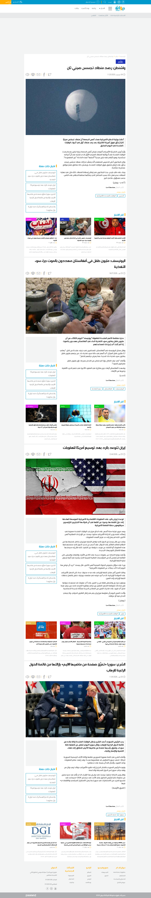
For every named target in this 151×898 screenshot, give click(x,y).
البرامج (89, 879)
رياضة (94, 8)
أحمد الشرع (112, 814)
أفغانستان (108, 388)
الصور (106, 875)
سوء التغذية (96, 388)
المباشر (89, 872)
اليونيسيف (119, 388)
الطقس (93, 15)
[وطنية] (41, 630)
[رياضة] (109, 226)
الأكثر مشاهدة (103, 15)
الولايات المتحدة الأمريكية (106, 195)
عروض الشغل (121, 882)
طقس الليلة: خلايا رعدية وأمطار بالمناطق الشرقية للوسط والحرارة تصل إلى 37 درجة (43, 426)
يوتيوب (71, 882)
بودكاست (85, 8)
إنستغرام (71, 879)
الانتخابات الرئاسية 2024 (117, 15)
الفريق (89, 875)
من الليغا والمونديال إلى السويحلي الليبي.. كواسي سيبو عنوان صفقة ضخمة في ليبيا (111, 642)
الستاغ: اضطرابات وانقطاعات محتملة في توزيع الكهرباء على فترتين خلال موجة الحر (43, 642)
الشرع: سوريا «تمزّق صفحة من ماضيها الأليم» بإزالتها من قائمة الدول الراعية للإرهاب (41, 198)
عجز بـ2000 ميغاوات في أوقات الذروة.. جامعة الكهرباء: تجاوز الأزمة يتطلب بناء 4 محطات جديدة (111, 843)
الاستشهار (122, 875)
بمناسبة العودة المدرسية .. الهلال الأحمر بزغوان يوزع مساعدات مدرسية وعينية (76, 642)
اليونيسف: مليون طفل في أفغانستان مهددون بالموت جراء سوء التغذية (41, 176)
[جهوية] (41, 226)
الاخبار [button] (103, 8)
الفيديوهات (104, 872)
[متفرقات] (41, 413)
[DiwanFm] (120, 8)
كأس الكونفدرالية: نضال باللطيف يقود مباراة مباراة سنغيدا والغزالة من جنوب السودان (110, 426)
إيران (122, 613)
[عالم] (75, 226)
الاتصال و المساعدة (119, 879)
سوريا (122, 814)
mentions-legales (119, 872)
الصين (121, 195)
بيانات (77, 8)
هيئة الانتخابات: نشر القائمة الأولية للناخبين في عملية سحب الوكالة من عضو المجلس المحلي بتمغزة (76, 843)
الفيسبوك (71, 875)
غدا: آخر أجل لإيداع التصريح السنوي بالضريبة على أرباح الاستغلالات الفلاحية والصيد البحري (42, 843)
